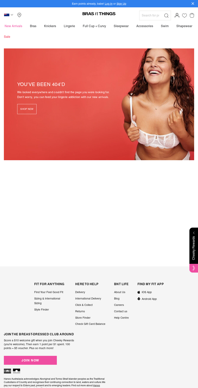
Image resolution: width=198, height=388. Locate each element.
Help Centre (121, 317)
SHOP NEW (26, 109)
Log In (109, 3)
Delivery (80, 292)
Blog (116, 298)
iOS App (147, 292)
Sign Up (121, 3)
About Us (119, 292)
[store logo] (99, 13)
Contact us (120, 311)
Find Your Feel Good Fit (48, 292)
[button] (9, 15)
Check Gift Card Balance (90, 323)
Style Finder (41, 309)
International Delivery (88, 298)
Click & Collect (84, 304)
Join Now (30, 360)
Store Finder (82, 317)
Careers (119, 304)
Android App (149, 298)
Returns (80, 311)
